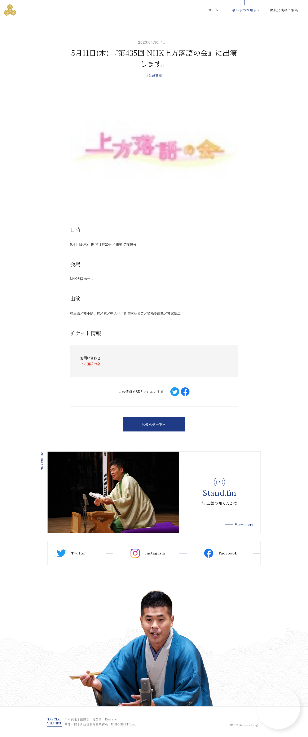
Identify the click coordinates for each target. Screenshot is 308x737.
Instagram (155, 553)
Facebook (228, 553)
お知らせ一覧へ (154, 424)
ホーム (213, 10)
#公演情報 (154, 75)
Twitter (78, 553)
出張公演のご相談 (284, 10)
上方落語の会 (90, 363)
